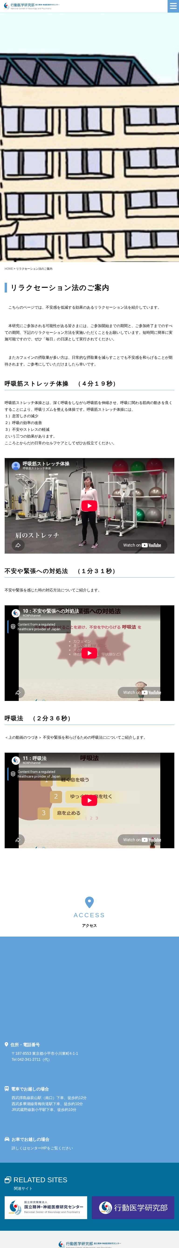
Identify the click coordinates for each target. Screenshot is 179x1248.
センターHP (37, 1148)
